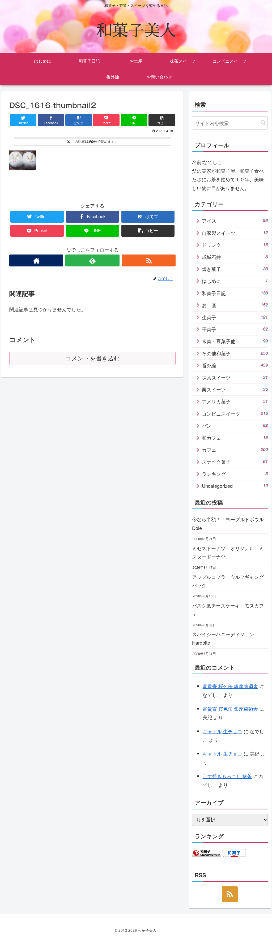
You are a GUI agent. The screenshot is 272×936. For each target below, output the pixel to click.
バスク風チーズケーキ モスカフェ (228, 609)
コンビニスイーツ (235, 413)
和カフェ (235, 437)
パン (235, 425)
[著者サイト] (36, 260)
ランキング (235, 473)
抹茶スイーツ (235, 377)
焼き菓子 (235, 268)
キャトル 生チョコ (222, 731)
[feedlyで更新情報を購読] (92, 260)
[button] (263, 122)
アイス (235, 220)
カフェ (235, 449)
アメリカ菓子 (235, 401)
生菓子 (235, 317)
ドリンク (235, 244)
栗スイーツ (235, 389)
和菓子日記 (235, 293)
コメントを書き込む (92, 358)
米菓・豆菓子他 (235, 341)
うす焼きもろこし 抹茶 (227, 776)
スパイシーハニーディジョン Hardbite (225, 638)
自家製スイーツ (235, 232)
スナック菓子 (235, 461)
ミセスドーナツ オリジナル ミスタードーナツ (228, 552)
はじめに (235, 280)
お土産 (235, 304)
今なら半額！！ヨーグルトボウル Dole (230, 523)
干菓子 (235, 329)
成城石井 (235, 256)
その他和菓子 (235, 353)
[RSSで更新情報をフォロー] (149, 260)
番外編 (235, 365)
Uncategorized (235, 485)
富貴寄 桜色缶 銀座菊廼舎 (230, 686)
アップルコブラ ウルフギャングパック (228, 581)
